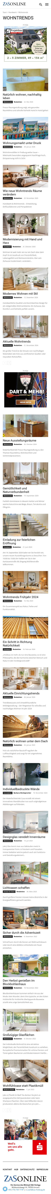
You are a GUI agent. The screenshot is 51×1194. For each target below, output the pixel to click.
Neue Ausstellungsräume (19, 440)
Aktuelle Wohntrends (17, 341)
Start (5, 12)
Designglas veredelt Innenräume (24, 837)
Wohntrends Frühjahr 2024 (20, 597)
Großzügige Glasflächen (18, 1035)
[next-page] (9, 363)
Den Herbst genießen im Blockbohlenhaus (19, 982)
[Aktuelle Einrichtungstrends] (25, 678)
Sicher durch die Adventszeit (21, 932)
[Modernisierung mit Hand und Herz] (25, 224)
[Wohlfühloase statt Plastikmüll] (25, 1071)
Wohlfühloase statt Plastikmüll (23, 1085)
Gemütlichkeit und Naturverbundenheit (16, 490)
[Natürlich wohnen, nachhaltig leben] (25, 80)
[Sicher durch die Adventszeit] (25, 918)
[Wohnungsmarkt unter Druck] (25, 128)
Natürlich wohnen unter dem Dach (25, 741)
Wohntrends (8, 102)
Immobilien (8, 793)
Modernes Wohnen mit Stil (20, 293)
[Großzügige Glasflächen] (25, 1020)
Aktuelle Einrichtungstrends (21, 693)
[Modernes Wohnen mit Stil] (25, 279)
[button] (5, 1189)
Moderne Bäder (9, 1090)
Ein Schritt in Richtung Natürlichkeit (17, 643)
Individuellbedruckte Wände (21, 789)
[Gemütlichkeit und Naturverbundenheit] (25, 473)
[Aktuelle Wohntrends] (25, 326)
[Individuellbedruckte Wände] (25, 774)
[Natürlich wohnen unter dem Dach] (25, 726)
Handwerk (12, 12)
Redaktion (18, 102)
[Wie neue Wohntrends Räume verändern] (25, 176)
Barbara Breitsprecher (22, 793)
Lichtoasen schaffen (16, 887)
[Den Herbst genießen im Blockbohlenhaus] (25, 966)
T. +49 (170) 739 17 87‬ (15, 1190)
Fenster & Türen (9, 892)
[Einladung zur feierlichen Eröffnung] (25, 525)
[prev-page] (4, 363)
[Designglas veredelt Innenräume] (25, 822)
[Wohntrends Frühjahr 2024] (25, 582)
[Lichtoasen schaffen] (25, 873)
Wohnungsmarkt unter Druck (22, 143)
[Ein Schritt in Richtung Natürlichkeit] (25, 627)
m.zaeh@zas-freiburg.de (35, 1190)
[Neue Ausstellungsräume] (25, 425)
